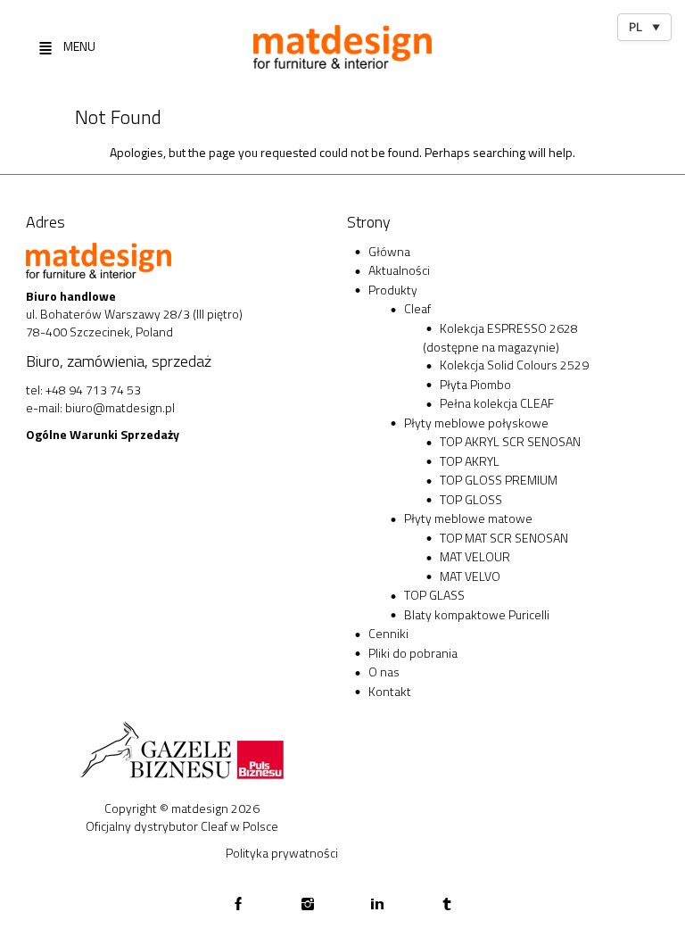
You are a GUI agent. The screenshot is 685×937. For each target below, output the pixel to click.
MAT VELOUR (475, 556)
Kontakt (389, 691)
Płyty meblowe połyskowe (476, 422)
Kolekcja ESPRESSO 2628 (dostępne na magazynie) (500, 338)
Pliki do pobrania (413, 652)
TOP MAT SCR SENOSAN (504, 537)
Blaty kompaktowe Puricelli (476, 614)
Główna (389, 251)
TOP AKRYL (469, 461)
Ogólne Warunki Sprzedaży (102, 434)
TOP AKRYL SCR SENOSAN (510, 441)
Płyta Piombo (475, 384)
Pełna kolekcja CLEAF (497, 403)
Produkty (392, 289)
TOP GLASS (434, 594)
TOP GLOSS (471, 499)
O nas (384, 671)
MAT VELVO (470, 576)
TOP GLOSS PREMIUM (498, 479)
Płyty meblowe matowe (468, 518)
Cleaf (417, 308)
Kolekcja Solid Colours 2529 (514, 364)
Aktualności (399, 270)
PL (644, 27)
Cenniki (388, 633)
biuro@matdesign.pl (120, 407)
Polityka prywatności (282, 852)
